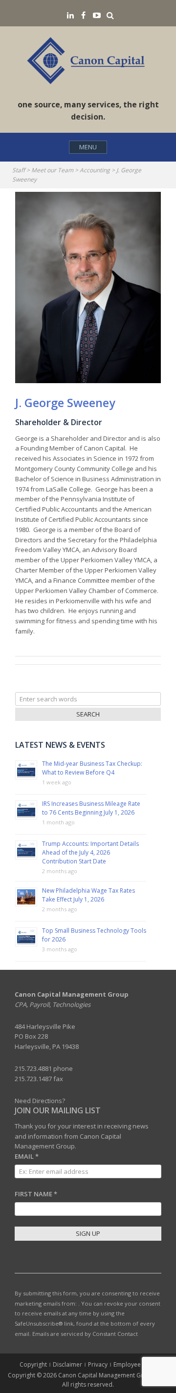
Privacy (98, 1364)
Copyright (33, 1364)
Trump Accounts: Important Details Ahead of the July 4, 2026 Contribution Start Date (90, 852)
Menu (88, 147)
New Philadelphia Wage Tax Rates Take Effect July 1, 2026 (88, 894)
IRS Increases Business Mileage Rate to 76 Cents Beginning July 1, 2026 (91, 808)
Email (27, 1156)
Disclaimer (67, 1364)
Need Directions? (40, 1100)
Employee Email (135, 1364)
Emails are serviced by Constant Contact (85, 1333)
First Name (36, 1193)
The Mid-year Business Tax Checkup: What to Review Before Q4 (92, 768)
